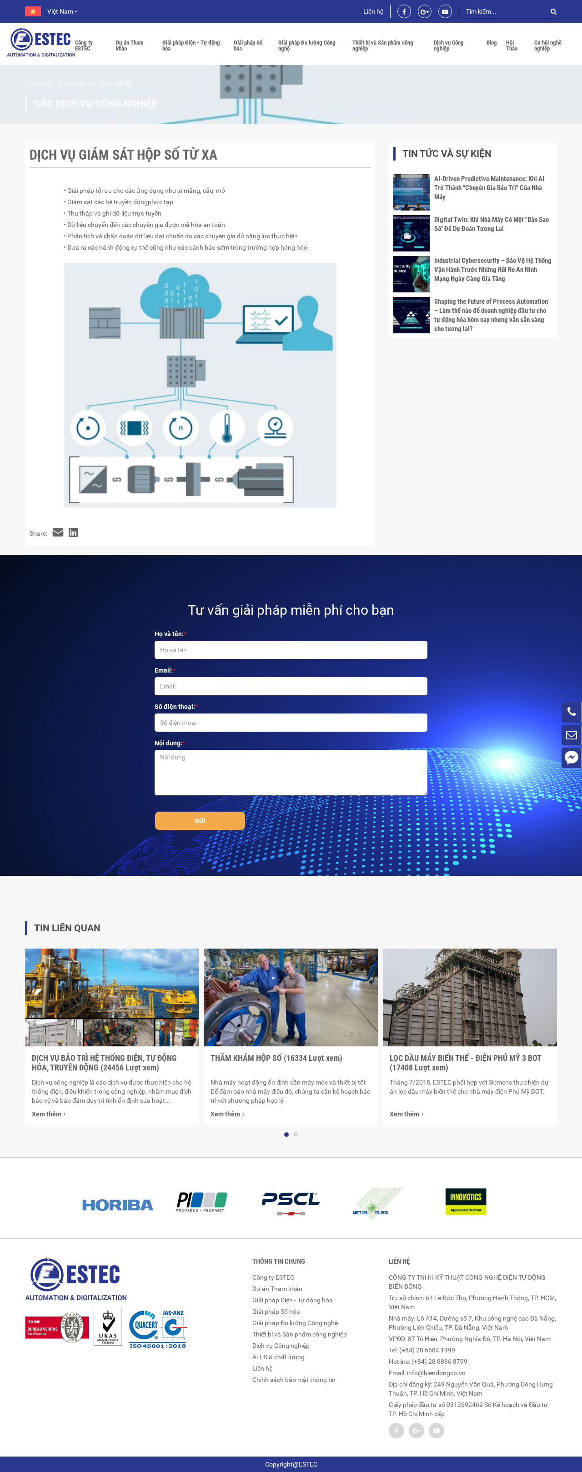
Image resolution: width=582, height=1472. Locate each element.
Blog (492, 42)
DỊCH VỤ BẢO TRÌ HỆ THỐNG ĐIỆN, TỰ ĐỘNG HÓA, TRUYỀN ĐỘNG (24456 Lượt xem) (104, 1062)
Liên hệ (373, 11)
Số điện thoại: (175, 706)
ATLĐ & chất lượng (278, 1357)
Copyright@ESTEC (291, 1464)
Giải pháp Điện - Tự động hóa (191, 45)
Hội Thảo (511, 45)
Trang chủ (39, 83)
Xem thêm (46, 1114)
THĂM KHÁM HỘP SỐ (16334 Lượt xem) (276, 1058)
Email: (164, 670)
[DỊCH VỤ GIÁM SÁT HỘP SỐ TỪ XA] (58, 533)
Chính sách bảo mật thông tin (294, 1379)
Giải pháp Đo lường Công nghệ (307, 45)
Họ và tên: (169, 634)
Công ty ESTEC (84, 45)
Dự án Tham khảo (130, 45)
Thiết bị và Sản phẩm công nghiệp (382, 45)
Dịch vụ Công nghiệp (449, 45)
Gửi (200, 820)
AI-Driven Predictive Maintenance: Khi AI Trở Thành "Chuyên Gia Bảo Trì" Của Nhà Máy (489, 188)
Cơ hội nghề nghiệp (548, 45)
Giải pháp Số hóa (248, 45)
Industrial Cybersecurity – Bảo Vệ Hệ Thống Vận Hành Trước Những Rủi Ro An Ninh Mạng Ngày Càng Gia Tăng (493, 269)
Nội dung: (168, 743)
